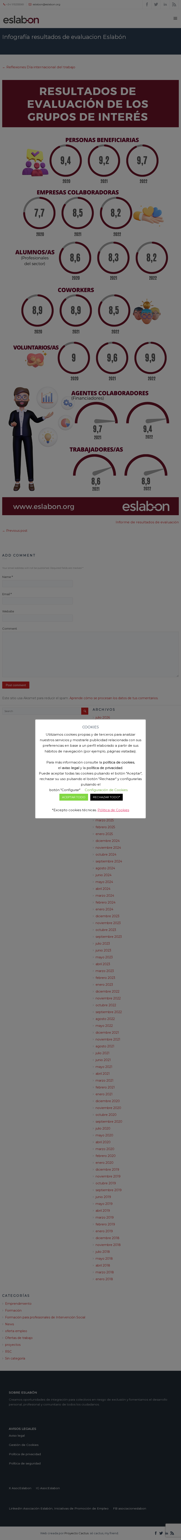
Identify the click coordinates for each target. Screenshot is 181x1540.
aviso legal (70, 768)
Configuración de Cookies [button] (106, 790)
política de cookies (118, 762)
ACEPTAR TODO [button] (73, 797)
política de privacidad (104, 768)
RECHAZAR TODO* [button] (106, 797)
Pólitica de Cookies (113, 810)
